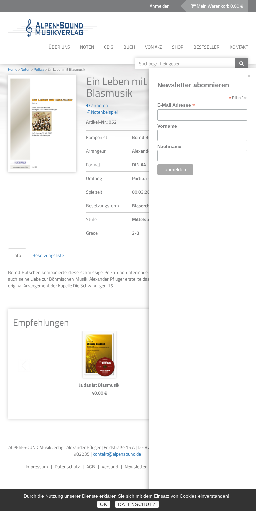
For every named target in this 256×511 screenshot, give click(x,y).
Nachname (169, 146)
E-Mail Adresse (176, 105)
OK (103, 504)
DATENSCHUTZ (137, 504)
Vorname (167, 126)
